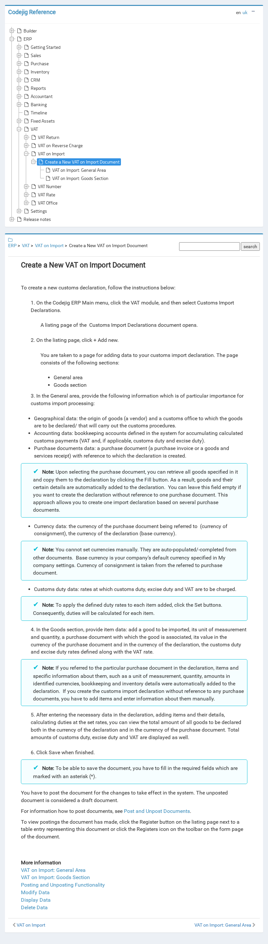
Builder (30, 31)
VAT (34, 129)
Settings (39, 211)
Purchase (40, 63)
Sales (36, 55)
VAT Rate (46, 194)
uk (245, 12)
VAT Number (49, 186)
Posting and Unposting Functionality (63, 885)
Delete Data (34, 907)
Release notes (37, 219)
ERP (28, 39)
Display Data (36, 900)
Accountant (42, 96)
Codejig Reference (32, 12)
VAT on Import (51, 153)
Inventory (40, 72)
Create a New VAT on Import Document (82, 162)
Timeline (39, 112)
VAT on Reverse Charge (60, 145)
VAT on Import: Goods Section (80, 178)
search (250, 246)
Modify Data (35, 892)
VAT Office (48, 203)
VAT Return (48, 137)
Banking (39, 104)
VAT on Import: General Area (79, 170)
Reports (38, 88)
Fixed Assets (43, 121)
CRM (35, 80)
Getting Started (45, 47)
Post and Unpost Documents (157, 811)
